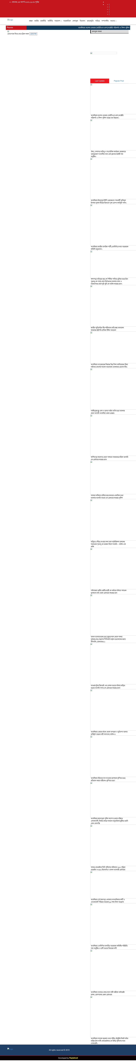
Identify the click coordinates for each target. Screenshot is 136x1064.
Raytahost (73, 1058)
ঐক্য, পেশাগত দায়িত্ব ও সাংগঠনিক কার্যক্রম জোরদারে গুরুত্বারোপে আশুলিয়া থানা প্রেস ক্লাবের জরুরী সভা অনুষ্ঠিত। (108, 154)
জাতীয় (36, 21)
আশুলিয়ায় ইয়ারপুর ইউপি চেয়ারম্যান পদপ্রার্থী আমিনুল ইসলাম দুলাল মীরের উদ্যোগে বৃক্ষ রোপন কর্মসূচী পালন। (109, 201)
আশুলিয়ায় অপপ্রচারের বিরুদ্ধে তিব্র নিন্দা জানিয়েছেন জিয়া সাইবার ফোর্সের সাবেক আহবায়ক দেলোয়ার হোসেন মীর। (109, 365)
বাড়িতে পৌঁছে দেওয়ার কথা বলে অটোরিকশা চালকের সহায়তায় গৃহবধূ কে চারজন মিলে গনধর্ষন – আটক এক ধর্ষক (108, 544)
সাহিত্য (97, 21)
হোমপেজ (33, 34)
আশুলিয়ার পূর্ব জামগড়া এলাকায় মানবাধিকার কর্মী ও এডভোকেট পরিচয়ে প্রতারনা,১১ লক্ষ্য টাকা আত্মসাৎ (108, 900)
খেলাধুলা (75, 21)
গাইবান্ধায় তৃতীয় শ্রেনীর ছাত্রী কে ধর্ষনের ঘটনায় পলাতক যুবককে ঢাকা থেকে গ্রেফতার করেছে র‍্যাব (108, 591)
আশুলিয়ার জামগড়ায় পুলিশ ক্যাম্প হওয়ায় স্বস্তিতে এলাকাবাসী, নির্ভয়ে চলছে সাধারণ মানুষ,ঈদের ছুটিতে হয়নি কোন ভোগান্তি (109, 821)
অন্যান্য (112, 21)
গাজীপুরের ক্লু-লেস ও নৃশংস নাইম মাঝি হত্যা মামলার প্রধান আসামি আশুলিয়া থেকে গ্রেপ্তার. (108, 412)
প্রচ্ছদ (31, 21)
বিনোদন (82, 21)
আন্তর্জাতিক (67, 21)
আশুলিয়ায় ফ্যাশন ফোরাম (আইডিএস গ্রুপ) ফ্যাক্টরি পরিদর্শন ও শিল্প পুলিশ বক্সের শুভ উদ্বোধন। (107, 116)
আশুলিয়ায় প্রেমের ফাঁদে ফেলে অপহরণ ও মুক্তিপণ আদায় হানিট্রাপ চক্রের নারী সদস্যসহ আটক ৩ (109, 733)
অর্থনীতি (50, 21)
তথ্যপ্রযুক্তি (90, 21)
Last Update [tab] (99, 81)
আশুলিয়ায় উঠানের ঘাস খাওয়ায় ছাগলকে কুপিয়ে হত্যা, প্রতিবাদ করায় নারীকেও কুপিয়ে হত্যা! (108, 779)
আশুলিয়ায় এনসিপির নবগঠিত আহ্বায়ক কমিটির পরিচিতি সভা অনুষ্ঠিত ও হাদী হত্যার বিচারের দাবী (109, 947)
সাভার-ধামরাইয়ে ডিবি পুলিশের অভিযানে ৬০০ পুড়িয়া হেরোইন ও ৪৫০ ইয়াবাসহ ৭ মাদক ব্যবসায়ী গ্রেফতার (108, 868)
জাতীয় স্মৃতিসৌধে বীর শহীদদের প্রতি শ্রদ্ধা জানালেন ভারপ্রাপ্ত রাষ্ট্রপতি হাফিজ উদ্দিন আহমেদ (107, 328)
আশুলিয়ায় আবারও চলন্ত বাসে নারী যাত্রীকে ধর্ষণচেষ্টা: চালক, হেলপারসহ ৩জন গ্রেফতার (108, 993)
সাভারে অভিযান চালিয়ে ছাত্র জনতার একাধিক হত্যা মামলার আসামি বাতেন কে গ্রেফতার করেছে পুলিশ (107, 496)
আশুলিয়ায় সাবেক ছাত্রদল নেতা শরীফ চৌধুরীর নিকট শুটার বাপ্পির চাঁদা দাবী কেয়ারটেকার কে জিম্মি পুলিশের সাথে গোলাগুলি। (109, 1041)
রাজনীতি (43, 21)
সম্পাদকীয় (105, 21)
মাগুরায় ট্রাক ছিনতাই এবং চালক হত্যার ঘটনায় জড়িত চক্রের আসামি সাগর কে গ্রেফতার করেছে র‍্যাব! (108, 686)
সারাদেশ (58, 21)
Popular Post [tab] (119, 81)
